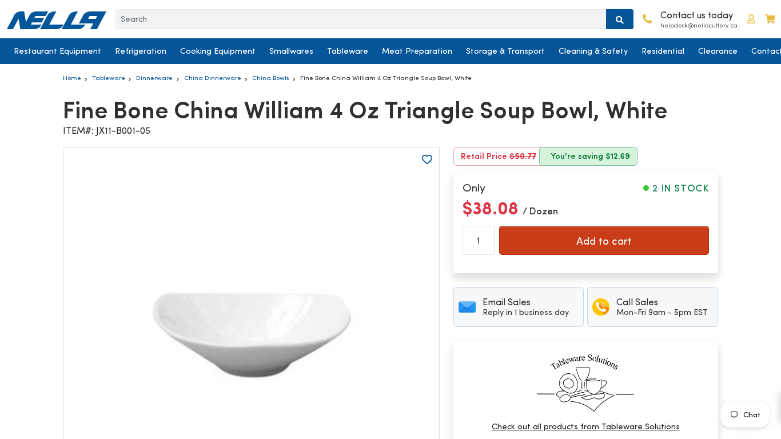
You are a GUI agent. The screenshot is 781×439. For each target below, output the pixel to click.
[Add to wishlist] (427, 159)
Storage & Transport (505, 50)
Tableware (347, 50)
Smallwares (291, 50)
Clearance (718, 50)
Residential (662, 50)
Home (72, 77)
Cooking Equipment (218, 50)
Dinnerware (154, 77)
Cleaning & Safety (593, 50)
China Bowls (270, 77)
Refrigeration (140, 50)
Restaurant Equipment (57, 50)
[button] (751, 19)
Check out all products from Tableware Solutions (586, 426)
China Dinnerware (212, 77)
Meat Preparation (417, 50)
